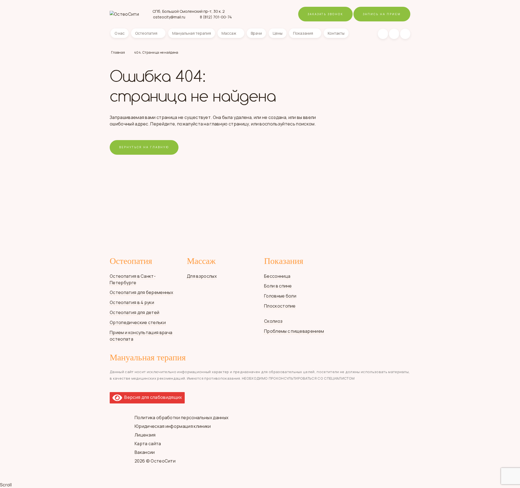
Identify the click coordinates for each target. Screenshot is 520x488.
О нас (120, 33)
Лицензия (145, 435)
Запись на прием (382, 14)
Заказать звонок (325, 14)
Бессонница (277, 276)
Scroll (6, 485)
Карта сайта (148, 444)
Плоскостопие (280, 306)
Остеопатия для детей (134, 312)
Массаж (229, 33)
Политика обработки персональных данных (181, 418)
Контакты (336, 33)
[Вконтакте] (383, 34)
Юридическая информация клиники (173, 426)
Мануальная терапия (191, 33)
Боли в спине (278, 286)
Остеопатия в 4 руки (132, 302)
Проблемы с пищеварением (294, 331)
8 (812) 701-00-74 (216, 17)
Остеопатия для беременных (141, 292)
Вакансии (145, 452)
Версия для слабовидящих (152, 397)
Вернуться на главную (144, 147)
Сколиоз (273, 321)
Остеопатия (146, 33)
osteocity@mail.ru (169, 17)
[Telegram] (405, 34)
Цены (277, 33)
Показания (303, 33)
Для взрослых (202, 276)
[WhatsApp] (394, 34)
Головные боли (280, 296)
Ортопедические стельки (138, 322)
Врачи (256, 33)
